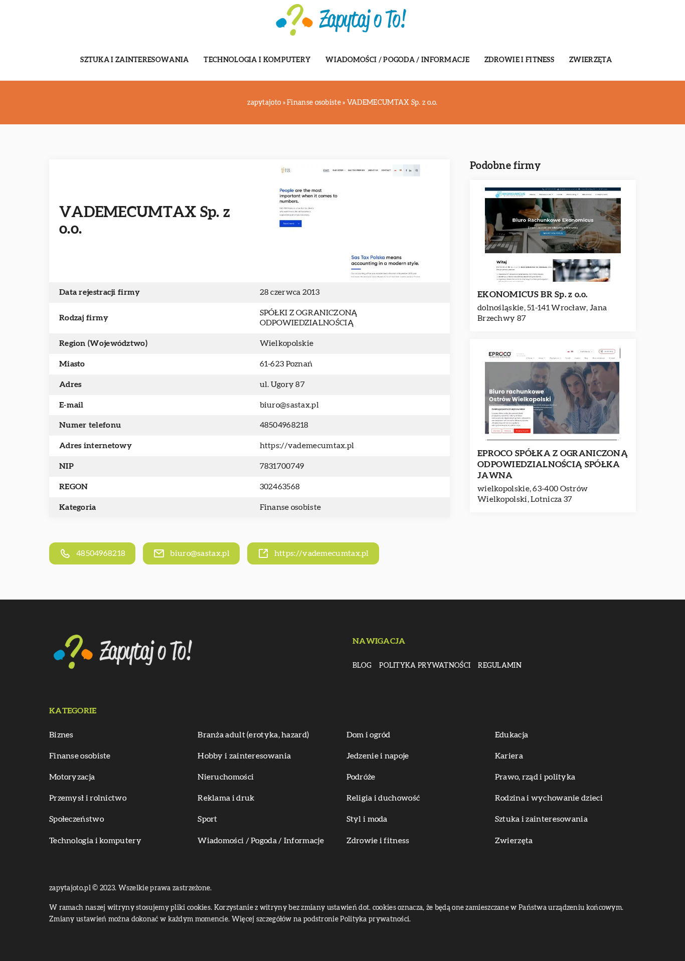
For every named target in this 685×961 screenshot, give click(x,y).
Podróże (361, 777)
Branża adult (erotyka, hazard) (253, 735)
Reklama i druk (226, 798)
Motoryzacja (72, 777)
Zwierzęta (590, 60)
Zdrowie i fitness (519, 60)
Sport (208, 819)
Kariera (509, 756)
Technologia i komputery (257, 60)
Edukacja (511, 735)
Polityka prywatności (424, 665)
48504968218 (284, 425)
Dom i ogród (369, 735)
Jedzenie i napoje (378, 756)
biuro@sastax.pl (289, 405)
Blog (362, 665)
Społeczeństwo (76, 819)
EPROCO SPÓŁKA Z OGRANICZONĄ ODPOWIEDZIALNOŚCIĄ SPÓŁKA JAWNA (552, 464)
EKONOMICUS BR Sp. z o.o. (532, 294)
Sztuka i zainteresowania (134, 60)
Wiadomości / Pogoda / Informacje (397, 60)
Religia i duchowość (383, 798)
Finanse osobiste (290, 507)
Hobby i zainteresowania (244, 756)
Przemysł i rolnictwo (87, 798)
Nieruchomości (226, 777)
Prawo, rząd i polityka (535, 777)
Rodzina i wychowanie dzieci (549, 798)
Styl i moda (367, 819)
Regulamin (500, 665)
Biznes (61, 735)
